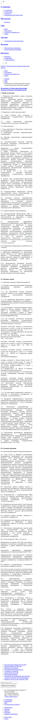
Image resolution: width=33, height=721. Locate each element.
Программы (6, 19)
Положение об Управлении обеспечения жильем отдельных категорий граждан (17, 676)
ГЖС (3, 26)
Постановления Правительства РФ (15, 664)
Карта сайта (8, 717)
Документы (8, 30)
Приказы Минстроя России (13, 666)
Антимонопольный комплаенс (14, 41)
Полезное (4, 44)
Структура (7, 13)
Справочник (8, 58)
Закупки (4, 37)
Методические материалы (12, 48)
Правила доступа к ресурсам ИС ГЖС (16, 679)
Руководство (8, 12)
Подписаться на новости (12, 704)
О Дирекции (8, 699)
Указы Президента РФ (11, 673)
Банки (6, 34)
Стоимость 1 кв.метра (11, 671)
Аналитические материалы (12, 49)
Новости (7, 711)
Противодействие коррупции (13, 15)
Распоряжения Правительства (13, 669)
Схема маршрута (9, 60)
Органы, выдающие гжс (12, 32)
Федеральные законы (11, 674)
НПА (6, 29)
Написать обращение (11, 714)
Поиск (6, 718)
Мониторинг (8, 707)
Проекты (7, 22)
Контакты (5, 53)
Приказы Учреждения (11, 668)
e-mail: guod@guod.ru (11, 696)
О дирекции (5, 7)
